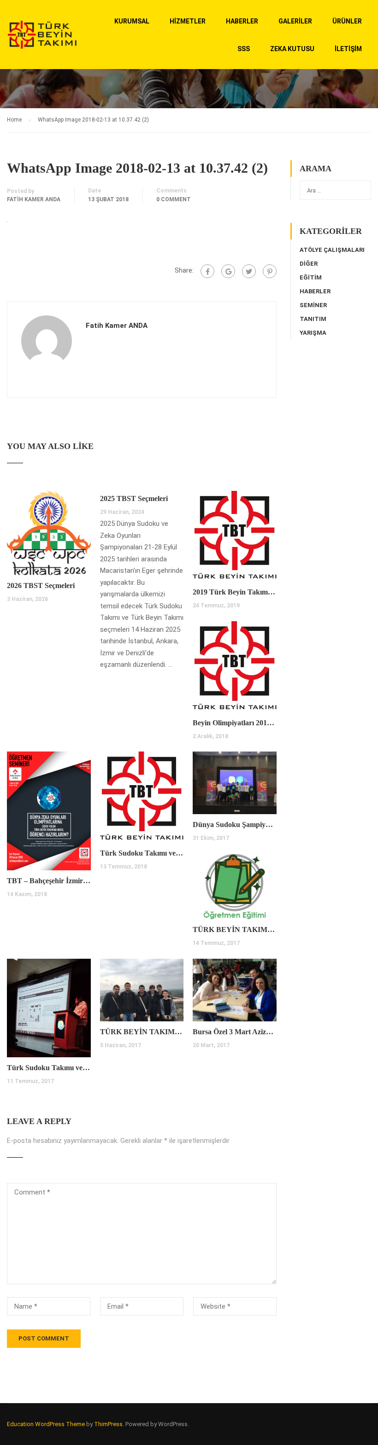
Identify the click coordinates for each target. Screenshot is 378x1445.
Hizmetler (188, 21)
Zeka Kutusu (292, 48)
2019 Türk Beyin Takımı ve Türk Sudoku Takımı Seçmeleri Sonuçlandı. (235, 592)
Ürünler (347, 21)
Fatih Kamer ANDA (33, 199)
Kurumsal (131, 21)
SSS (243, 48)
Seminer (313, 305)
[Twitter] (249, 271)
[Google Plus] (228, 271)
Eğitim (311, 277)
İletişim (348, 48)
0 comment (173, 199)
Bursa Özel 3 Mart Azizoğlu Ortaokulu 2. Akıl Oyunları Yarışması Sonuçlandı (235, 1032)
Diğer (309, 263)
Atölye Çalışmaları (332, 249)
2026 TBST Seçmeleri (41, 585)
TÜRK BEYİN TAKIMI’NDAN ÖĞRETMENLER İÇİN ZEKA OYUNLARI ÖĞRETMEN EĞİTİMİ (235, 929)
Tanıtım (313, 318)
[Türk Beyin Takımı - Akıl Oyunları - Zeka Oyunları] (42, 38)
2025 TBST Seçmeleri (134, 498)
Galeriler (295, 21)
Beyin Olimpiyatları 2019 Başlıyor (235, 723)
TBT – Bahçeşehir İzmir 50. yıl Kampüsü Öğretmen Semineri (49, 881)
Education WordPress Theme (46, 1424)
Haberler (242, 21)
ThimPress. (109, 1424)
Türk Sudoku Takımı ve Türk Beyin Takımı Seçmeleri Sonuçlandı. (142, 853)
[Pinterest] (270, 271)
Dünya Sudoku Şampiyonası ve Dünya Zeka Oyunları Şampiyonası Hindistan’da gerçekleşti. (235, 824)
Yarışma (313, 332)
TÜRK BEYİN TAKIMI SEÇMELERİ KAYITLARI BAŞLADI (142, 1032)
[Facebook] (207, 271)
